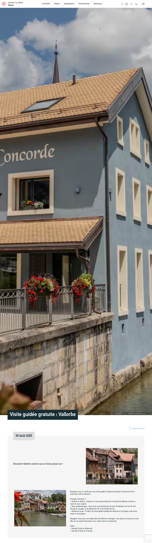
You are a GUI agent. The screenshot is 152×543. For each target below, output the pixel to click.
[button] (122, 4)
